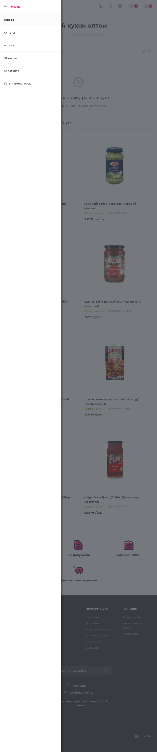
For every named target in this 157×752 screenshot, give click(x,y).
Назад (15, 6)
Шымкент (10, 58)
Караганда (11, 70)
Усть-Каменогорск (17, 83)
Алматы (9, 32)
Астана (9, 45)
